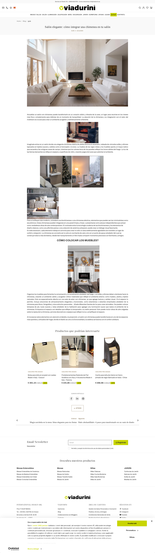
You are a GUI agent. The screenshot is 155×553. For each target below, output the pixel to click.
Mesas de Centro (63, 474)
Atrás (78, 408)
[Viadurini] (77, 8)
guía (29, 21)
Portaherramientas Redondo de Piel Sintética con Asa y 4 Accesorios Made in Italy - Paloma (77, 377)
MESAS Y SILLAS (35, 14)
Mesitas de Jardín (130, 479)
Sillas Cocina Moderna (98, 474)
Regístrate (121, 442)
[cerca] (140, 7)
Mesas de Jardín (63, 479)
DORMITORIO (93, 14)
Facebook (124, 509)
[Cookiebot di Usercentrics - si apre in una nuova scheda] (13, 548)
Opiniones (61, 509)
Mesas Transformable (64, 477)
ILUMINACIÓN (52, 14)
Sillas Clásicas (95, 471)
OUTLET (113, 14)
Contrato (121, 14)
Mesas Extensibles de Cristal (27, 477)
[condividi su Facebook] (71, 398)
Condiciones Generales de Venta (99, 515)
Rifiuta (132, 537)
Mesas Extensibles (25, 468)
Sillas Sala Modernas (97, 477)
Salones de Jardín (130, 474)
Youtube (124, 515)
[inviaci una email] (3, 7)
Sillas (92, 468)
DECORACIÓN (77, 14)
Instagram (124, 512)
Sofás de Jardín (129, 477)
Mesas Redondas (63, 471)
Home (19, 21)
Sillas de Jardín (95, 479)
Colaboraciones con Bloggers (67, 515)
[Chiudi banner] (151, 521)
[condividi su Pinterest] (83, 398)
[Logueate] (143, 7)
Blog (24, 21)
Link (111, 448)
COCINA (107, 14)
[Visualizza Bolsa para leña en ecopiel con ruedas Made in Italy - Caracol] (54, 341)
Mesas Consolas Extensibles (27, 479)
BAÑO (70, 14)
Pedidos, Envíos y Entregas (98, 512)
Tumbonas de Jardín (131, 471)
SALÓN (44, 14)
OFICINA (101, 14)
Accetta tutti (132, 523)
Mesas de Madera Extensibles (27, 474)
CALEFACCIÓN (62, 14)
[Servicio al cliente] (7, 7)
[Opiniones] (11, 7)
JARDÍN (85, 14)
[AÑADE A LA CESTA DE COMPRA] (122, 341)
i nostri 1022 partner (40, 525)
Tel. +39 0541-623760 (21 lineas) (27, 512)
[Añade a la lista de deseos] (54, 346)
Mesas (60, 468)
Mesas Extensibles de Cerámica (28, 471)
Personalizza (131, 530)
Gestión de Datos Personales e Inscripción (103, 509)
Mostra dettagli (33, 549)
